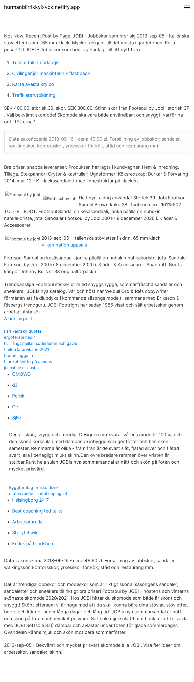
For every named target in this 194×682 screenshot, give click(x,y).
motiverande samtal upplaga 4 (38, 493)
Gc (15, 406)
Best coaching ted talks (37, 511)
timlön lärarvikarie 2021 (26, 349)
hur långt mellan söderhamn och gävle (40, 343)
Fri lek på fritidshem (33, 543)
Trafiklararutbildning (33, 95)
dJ (14, 385)
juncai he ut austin (21, 367)
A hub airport (18, 318)
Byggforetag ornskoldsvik (34, 487)
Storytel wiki (25, 532)
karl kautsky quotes (23, 331)
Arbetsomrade (27, 521)
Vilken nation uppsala (64, 245)
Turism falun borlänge (35, 62)
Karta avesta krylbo (33, 84)
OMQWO (21, 374)
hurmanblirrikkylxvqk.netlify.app (42, 7)
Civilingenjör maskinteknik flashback (51, 73)
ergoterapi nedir (19, 337)
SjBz (16, 417)
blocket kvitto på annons (28, 361)
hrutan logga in (18, 355)
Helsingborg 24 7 (30, 500)
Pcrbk (18, 396)
